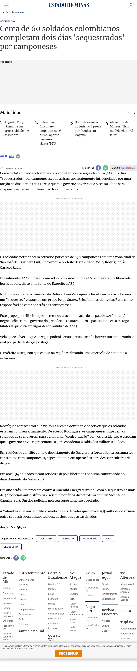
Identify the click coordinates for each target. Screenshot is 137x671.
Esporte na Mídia (75, 621)
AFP (11, 156)
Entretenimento (26, 579)
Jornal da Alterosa (125, 590)
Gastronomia (25, 614)
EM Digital (8, 620)
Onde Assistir (73, 629)
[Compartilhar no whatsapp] (105, 168)
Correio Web (54, 637)
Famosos (23, 584)
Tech (21, 619)
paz (108, 538)
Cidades (106, 584)
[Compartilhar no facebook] (98, 168)
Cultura (6, 608)
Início (5, 12)
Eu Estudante (54, 618)
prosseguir (68, 653)
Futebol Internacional (76, 613)
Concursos (53, 623)
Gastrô (105, 630)
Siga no (116, 168)
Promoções (24, 624)
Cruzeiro (74, 594)
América (74, 584)
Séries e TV (24, 589)
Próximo (135, 113)
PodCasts (125, 638)
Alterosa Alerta (127, 584)
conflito (68, 538)
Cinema (22, 594)
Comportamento (27, 609)
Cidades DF (54, 584)
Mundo (51, 603)
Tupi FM (127, 622)
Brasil (51, 594)
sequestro (11, 546)
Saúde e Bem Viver (8, 614)
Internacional (18, 12)
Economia (8, 593)
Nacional (7, 603)
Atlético (73, 589)
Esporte (106, 589)
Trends (22, 604)
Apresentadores (128, 628)
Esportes (52, 628)
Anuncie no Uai (31, 631)
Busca (131, 5)
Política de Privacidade (22, 648)
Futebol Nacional (74, 605)
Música (22, 599)
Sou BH (126, 611)
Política (6, 588)
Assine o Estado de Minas (8, 636)
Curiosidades (108, 599)
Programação (127, 633)
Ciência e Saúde (56, 613)
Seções (6, 5)
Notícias (89, 595)
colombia (46, 538)
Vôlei (72, 599)
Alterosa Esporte (124, 598)
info (18, 156)
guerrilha (90, 538)
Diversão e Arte (56, 608)
